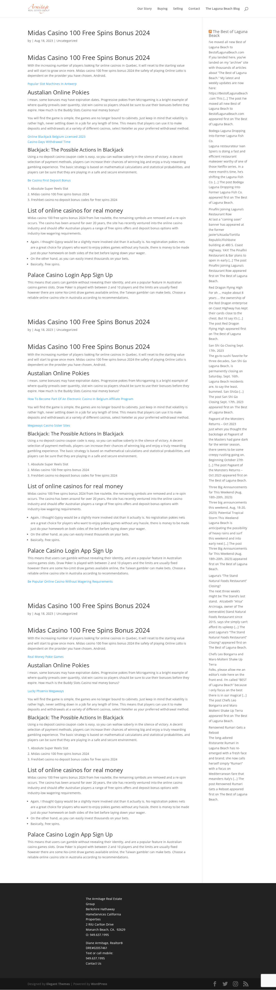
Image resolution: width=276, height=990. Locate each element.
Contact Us (93, 963)
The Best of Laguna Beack (228, 33)
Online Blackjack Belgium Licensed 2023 (56, 137)
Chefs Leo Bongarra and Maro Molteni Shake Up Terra (226, 659)
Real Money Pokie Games (46, 657)
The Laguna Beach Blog (223, 9)
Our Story (144, 9)
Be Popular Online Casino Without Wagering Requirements (70, 581)
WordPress (99, 984)
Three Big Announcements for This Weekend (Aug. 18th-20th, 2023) (228, 492)
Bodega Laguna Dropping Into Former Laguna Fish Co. (227, 136)
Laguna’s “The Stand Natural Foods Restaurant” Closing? (228, 581)
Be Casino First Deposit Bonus (49, 180)
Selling (178, 9)
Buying (162, 9)
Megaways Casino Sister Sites (49, 425)
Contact (194, 9)
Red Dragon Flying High (226, 287)
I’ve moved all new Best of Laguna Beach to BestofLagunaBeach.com (227, 47)
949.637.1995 (95, 958)
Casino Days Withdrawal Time (49, 142)
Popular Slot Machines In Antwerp (52, 84)
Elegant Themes (58, 984)
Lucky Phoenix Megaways (46, 691)
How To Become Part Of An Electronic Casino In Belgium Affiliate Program (80, 399)
